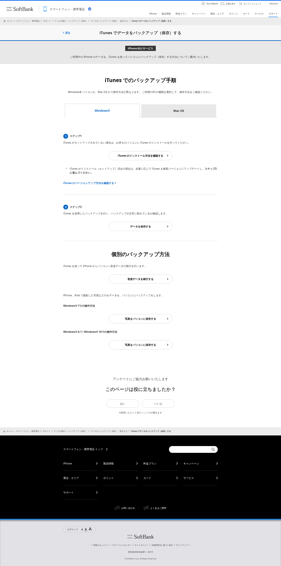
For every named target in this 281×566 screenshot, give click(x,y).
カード (147, 478)
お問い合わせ (128, 508)
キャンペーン (191, 463)
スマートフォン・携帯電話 (28, 21)
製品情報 (108, 463)
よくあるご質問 (158, 508)
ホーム (10, 21)
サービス (188, 478)
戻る (67, 33)
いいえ (158, 403)
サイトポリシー (141, 545)
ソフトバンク (140, 536)
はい (122, 403)
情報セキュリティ (101, 545)
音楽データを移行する (140, 279)
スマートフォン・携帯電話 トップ (83, 449)
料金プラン (149, 463)
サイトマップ (182, 545)
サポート (47, 21)
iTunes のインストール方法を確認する (140, 155)
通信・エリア (71, 478)
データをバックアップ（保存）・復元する (109, 21)
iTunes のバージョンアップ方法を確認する (88, 183)
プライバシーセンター (122, 545)
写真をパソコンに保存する (140, 319)
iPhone (67, 463)
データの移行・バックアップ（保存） (70, 21)
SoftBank (20, 9)
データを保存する (140, 226)
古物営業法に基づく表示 (162, 545)
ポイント (108, 478)
